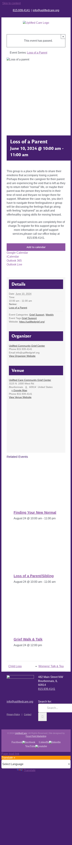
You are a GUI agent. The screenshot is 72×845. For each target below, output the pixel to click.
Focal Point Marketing (36, 736)
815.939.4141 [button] (46, 688)
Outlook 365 (14, 260)
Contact (27, 714)
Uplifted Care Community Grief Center (30, 380)
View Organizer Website (22, 356)
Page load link (10, 753)
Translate (29, 770)
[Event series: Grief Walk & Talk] (44, 645)
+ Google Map (19, 390)
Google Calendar (17, 252)
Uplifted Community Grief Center (27, 345)
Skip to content (11, 3)
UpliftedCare (21, 733)
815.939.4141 (21, 10)
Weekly (50, 314)
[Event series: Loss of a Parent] (57, 581)
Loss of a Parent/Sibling (34, 576)
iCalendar (13, 256)
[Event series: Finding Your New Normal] (57, 518)
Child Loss (15, 666)
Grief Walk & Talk (28, 639)
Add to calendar (36, 247)
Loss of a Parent (18, 307)
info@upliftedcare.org (46, 10)
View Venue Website (20, 397)
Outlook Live (14, 264)
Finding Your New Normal (35, 512)
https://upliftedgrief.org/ (32, 321)
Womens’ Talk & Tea (51, 666)
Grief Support (36, 314)
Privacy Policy (13, 714)
